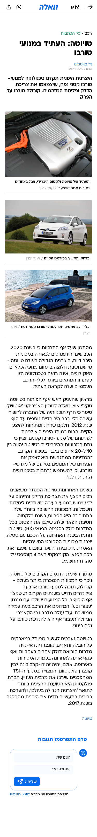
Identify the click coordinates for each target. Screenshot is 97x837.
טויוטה (87, 719)
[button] (75, 7)
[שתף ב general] (9, 7)
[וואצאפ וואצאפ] (18, 7)
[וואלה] (48, 7)
